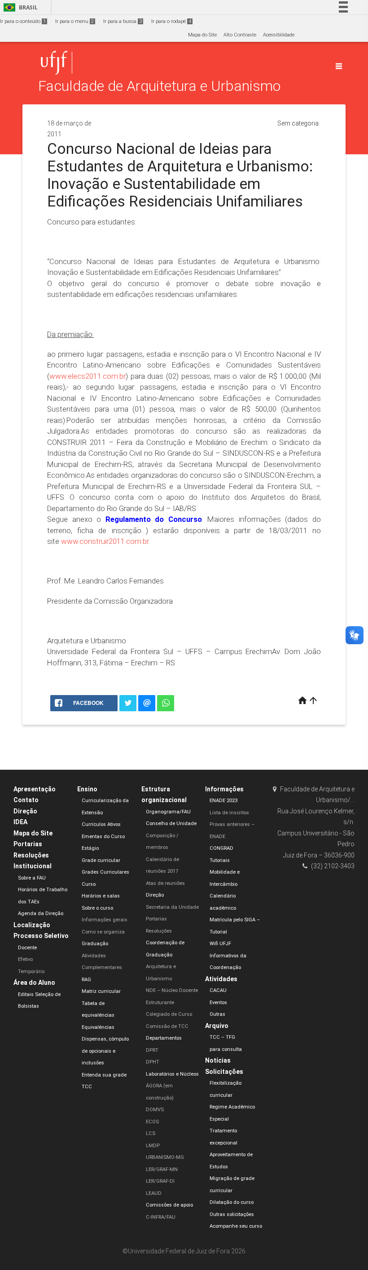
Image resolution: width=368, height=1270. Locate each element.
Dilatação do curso (232, 1202)
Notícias (218, 1060)
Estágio (90, 848)
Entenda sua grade (104, 1075)
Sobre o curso (97, 908)
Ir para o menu (74, 21)
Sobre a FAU (32, 878)
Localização (31, 925)
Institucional (32, 866)
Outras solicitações (232, 1214)
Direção (25, 811)
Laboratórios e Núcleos (172, 1074)
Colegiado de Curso (169, 1014)
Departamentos (164, 1038)
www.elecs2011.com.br (87, 376)
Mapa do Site (202, 35)
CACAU (218, 990)
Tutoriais (220, 860)
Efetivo (25, 959)
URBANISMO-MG (165, 1157)
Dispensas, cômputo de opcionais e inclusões (105, 1051)
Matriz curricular (101, 991)
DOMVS (155, 1110)
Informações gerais (104, 920)
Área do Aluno (34, 982)
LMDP (153, 1146)
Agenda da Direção (40, 913)
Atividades (221, 979)
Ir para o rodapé (171, 21)
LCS (150, 1133)
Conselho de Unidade (171, 823)
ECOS (152, 1122)
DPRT (152, 1050)
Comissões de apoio (169, 1205)
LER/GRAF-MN (162, 1169)
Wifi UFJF (220, 944)
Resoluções (31, 855)
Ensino (87, 789)
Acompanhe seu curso (236, 1226)
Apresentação (34, 789)
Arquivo (216, 1025)
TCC (87, 1087)
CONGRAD (221, 848)
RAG (86, 980)
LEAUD (154, 1193)
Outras (217, 1014)
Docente (27, 948)
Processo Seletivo (41, 935)
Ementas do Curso (103, 836)
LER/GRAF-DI (160, 1181)
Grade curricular (101, 860)
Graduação (95, 944)
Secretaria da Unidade (172, 907)
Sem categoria (298, 123)
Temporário (31, 971)
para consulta (226, 1049)
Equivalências (98, 1027)
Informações (224, 789)
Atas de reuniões (165, 883)
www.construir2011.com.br (105, 541)
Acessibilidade (278, 35)
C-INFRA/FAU (160, 1217)
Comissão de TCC (167, 1026)
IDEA (20, 822)
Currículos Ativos (101, 824)
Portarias (27, 844)
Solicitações (224, 1071)
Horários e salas (101, 896)
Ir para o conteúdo (23, 21)
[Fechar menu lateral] (339, 66)
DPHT (152, 1062)
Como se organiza (103, 932)
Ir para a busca (122, 21)
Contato (26, 799)
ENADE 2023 (223, 800)
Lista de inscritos (229, 813)
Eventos (218, 1002)
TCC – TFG (222, 1037)
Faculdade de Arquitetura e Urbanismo (159, 86)
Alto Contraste (239, 35)
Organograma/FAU (168, 812)
